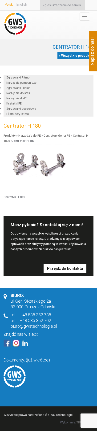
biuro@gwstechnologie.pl (34, 326)
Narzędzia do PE (29, 135)
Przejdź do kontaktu (65, 268)
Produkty (10, 135)
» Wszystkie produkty (75, 55)
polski (9, 4)
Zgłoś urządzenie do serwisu (62, 5)
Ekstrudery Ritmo (17, 114)
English (21, 4)
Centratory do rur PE (57, 135)
